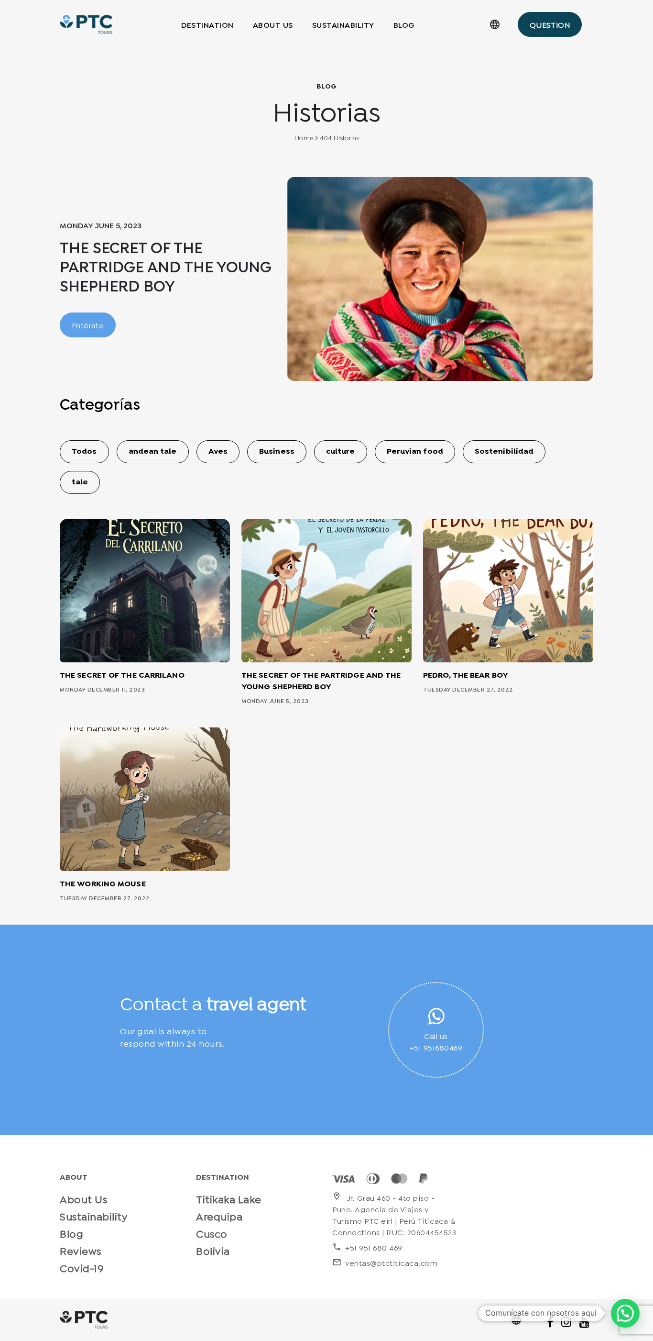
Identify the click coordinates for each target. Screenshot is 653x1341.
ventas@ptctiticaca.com (384, 1262)
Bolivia (213, 1250)
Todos (84, 452)
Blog (403, 24)
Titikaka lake (228, 1198)
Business (276, 452)
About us (273, 24)
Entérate (88, 324)
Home (304, 138)
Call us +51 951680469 (436, 1041)
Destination (207, 24)
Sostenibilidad (504, 452)
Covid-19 (82, 1267)
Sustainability (343, 24)
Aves (218, 452)
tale (80, 482)
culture (340, 452)
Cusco (212, 1233)
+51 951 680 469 (367, 1247)
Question (550, 24)
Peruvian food (415, 452)
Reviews (80, 1250)
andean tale (153, 452)
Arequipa (219, 1215)
